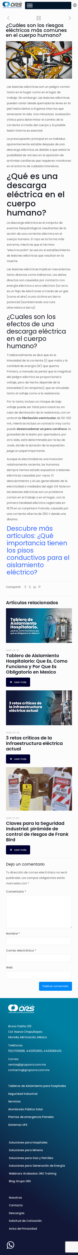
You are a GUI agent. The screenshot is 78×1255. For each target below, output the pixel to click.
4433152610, (34, 1051)
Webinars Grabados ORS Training (32, 1173)
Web (9, 967)
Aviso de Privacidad (23, 1229)
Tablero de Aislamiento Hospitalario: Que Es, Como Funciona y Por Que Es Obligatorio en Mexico (36, 663)
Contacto (16, 1205)
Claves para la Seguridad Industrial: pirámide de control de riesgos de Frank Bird (37, 831)
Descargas (16, 1213)
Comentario (16, 891)
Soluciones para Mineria (26, 1150)
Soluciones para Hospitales (28, 1142)
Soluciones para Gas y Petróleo (31, 1158)
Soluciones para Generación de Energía (37, 1166)
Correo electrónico (21, 950)
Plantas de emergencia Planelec (31, 1117)
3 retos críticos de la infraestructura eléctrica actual (34, 743)
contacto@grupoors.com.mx (29, 1070)
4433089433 (52, 1051)
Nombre (13, 933)
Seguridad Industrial (23, 1094)
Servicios (14, 1101)
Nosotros (15, 1198)
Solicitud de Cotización (25, 1221)
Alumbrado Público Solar (25, 1109)
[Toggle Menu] (30, 5)
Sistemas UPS (17, 1125)
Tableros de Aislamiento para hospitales (37, 1086)
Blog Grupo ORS (20, 1181)
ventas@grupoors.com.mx (27, 1064)
